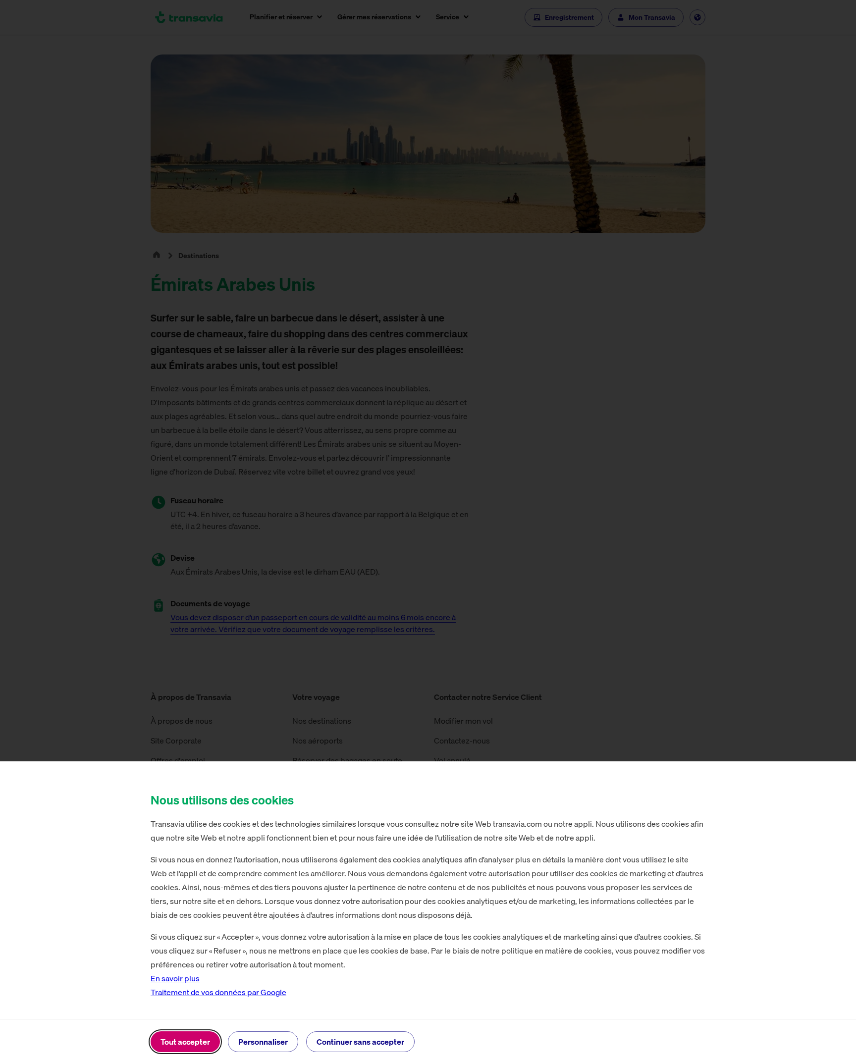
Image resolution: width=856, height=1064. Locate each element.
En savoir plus (175, 978)
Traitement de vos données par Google (218, 992)
